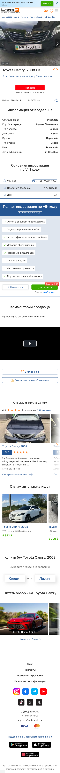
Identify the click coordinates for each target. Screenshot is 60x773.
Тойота (24, 17)
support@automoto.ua (30, 720)
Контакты (30, 669)
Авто (16, 17)
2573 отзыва (44, 410)
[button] (57, 10)
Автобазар (7, 17)
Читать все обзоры (29, 639)
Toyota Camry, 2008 (15, 526)
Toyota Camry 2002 (14, 446)
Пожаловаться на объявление (31, 380)
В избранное (31, 371)
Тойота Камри (36, 17)
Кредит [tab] (15, 578)
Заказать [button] (47, 3)
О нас (30, 664)
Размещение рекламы (30, 675)
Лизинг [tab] (45, 578)
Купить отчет (47, 286)
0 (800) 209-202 (30, 711)
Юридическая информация (30, 681)
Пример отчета (16, 287)
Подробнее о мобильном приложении (30, 736)
